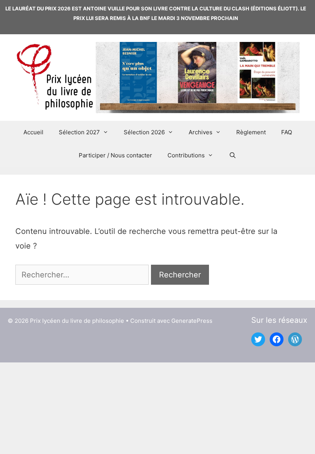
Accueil (33, 132)
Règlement (251, 132)
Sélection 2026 (144, 132)
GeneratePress (191, 320)
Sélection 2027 (79, 132)
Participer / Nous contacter (115, 155)
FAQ (286, 132)
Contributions (186, 155)
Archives (200, 132)
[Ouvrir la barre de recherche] (232, 155)
